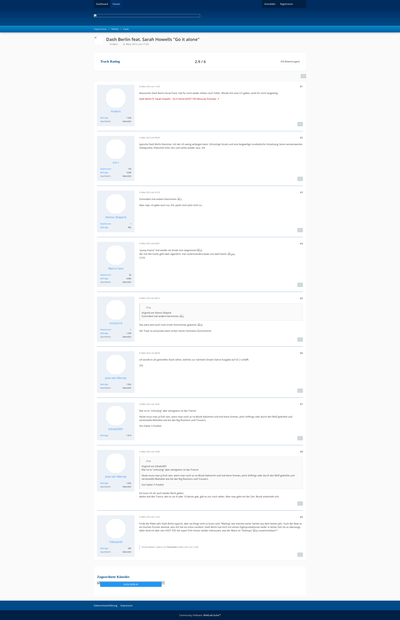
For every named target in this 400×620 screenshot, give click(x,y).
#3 (301, 192)
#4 (301, 243)
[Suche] (300, 4)
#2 (301, 137)
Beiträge (104, 117)
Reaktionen (105, 168)
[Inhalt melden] (300, 124)
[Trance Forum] (200, 17)
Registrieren (286, 3)
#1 (301, 86)
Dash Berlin (130, 584)
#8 (301, 451)
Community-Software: (200, 615)
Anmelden (269, 3)
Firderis (114, 44)
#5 (301, 298)
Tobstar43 (171, 547)
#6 (301, 353)
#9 (301, 517)
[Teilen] (303, 76)
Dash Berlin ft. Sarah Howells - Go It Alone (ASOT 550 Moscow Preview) (178, 98)
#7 (301, 404)
